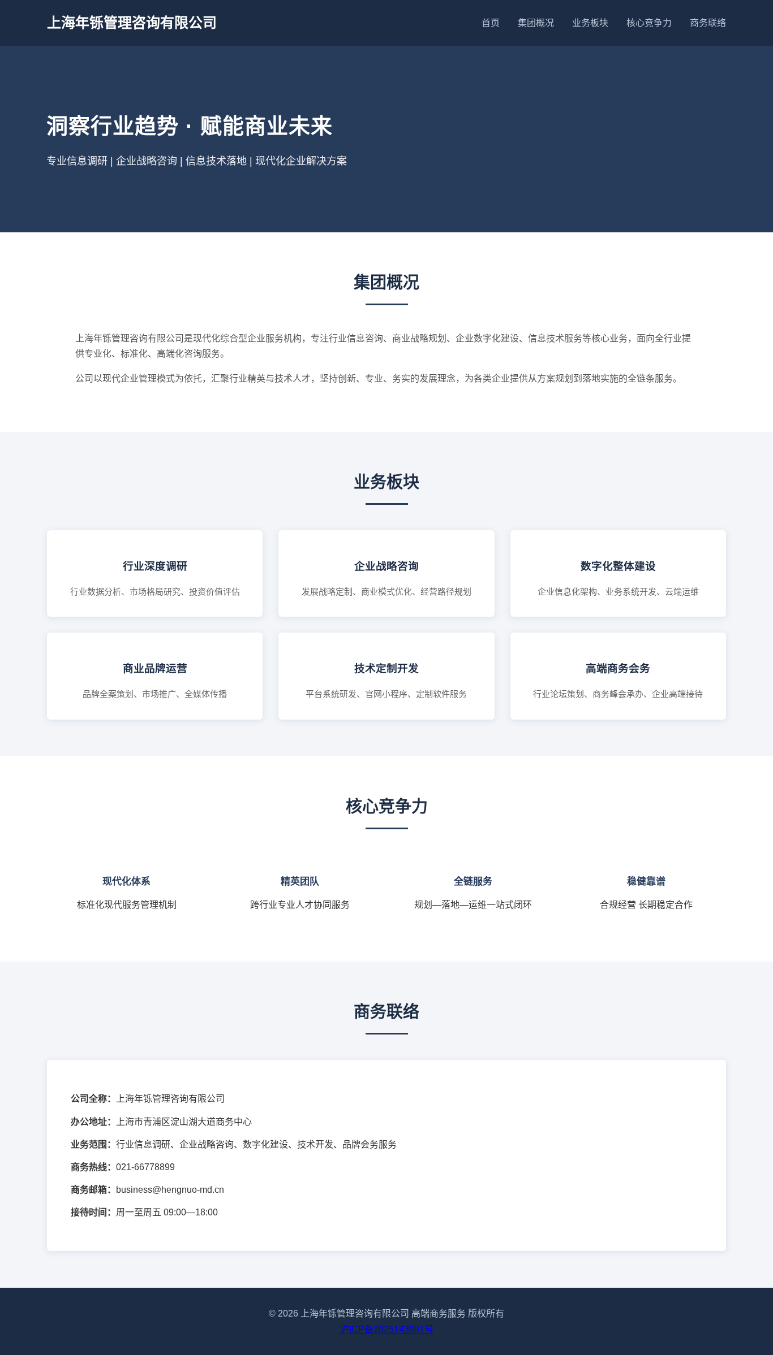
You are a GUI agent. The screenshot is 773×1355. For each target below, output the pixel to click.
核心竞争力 (649, 23)
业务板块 (590, 23)
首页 (491, 23)
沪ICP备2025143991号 (386, 1329)
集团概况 (536, 23)
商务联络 (708, 23)
